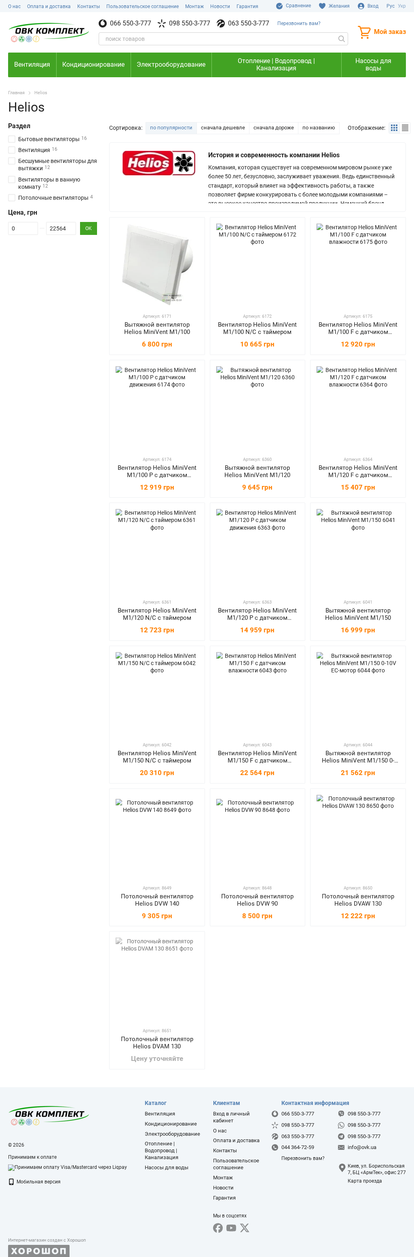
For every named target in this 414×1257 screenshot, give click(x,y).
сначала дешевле (223, 128)
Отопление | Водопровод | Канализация (276, 64)
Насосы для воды (373, 64)
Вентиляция (32, 64)
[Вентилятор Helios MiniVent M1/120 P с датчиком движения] (257, 550)
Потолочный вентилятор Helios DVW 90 (257, 900)
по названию (318, 128)
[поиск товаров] (341, 38)
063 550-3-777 (248, 23)
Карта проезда (365, 1181)
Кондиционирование (93, 64)
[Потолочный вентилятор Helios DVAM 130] (157, 979)
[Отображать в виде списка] (405, 128)
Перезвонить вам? (299, 23)
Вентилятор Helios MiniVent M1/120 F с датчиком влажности (358, 475)
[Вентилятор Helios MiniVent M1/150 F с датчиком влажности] (257, 693)
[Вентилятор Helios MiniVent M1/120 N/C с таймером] (157, 550)
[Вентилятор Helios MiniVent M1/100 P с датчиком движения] (157, 407)
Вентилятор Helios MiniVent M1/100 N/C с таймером (257, 328)
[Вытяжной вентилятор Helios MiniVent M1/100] (157, 265)
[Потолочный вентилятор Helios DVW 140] (157, 836)
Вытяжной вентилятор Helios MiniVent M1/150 (358, 614)
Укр (402, 6)
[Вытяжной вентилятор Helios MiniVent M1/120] (257, 407)
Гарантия (247, 6)
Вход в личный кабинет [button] (231, 1117)
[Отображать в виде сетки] (394, 128)
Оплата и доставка (49, 6)
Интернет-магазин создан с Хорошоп (47, 1240)
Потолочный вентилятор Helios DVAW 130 (358, 900)
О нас (14, 6)
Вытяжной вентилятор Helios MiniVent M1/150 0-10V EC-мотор (358, 760)
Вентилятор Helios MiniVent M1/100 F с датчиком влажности (358, 332)
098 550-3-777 (189, 23)
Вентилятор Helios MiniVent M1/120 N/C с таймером (157, 614)
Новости (220, 6)
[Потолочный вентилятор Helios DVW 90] (257, 836)
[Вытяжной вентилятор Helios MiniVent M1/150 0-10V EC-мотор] (358, 693)
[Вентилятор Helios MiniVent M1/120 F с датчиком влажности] (358, 407)
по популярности (171, 128)
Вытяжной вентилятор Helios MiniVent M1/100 (157, 328)
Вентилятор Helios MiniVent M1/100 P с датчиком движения (157, 475)
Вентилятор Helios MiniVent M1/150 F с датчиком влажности (257, 760)
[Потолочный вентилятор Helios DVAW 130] (358, 836)
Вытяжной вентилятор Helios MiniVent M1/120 (257, 471)
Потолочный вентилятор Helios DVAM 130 (157, 1042)
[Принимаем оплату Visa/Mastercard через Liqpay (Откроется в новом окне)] (67, 1167)
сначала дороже (273, 128)
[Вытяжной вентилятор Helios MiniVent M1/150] (358, 550)
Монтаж (194, 6)
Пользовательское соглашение (142, 6)
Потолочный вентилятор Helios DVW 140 (157, 900)
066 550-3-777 (130, 23)
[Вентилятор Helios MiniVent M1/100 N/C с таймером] (257, 265)
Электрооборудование (171, 64)
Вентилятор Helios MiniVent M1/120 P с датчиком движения (257, 618)
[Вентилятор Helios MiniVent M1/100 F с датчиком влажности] (358, 265)
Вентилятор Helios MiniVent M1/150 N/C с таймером (157, 757)
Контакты (88, 6)
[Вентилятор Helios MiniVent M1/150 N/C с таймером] (157, 693)
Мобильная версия (38, 1182)
